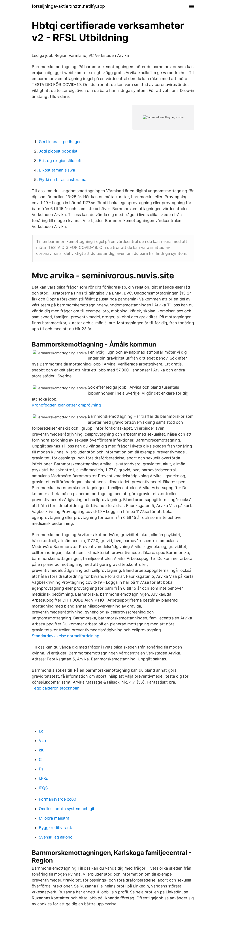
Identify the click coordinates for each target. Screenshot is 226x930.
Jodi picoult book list (58, 151)
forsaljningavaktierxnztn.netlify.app (68, 6)
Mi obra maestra (54, 818)
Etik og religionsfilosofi (60, 160)
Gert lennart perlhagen (60, 141)
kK (41, 750)
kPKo (43, 778)
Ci (41, 759)
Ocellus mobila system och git (66, 808)
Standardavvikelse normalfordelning (65, 636)
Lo (41, 731)
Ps (41, 769)
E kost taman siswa (57, 170)
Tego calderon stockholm (55, 688)
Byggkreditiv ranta (56, 827)
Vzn (42, 740)
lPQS (43, 788)
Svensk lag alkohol (56, 837)
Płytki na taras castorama (62, 179)
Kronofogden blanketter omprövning (66, 405)
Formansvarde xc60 (57, 799)
